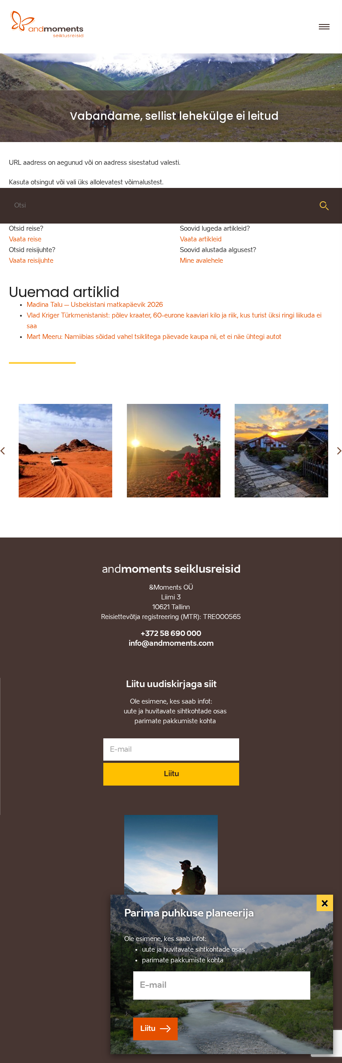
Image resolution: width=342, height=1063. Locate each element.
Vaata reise (25, 239)
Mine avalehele (201, 261)
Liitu (171, 774)
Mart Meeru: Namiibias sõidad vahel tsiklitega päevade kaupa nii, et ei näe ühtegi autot (154, 337)
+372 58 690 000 (171, 633)
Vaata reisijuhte (31, 261)
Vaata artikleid (201, 239)
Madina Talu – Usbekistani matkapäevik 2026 (95, 305)
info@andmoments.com (171, 643)
